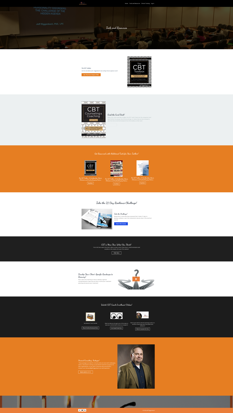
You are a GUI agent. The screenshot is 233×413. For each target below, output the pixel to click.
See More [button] (116, 184)
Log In (152, 3)
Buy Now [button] (112, 124)
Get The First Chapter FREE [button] (91, 74)
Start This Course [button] (121, 223)
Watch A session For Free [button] (142, 329)
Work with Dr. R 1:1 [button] (85, 372)
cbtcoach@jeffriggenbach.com (93, 368)
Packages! (95, 360)
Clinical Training (145, 3)
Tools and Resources (134, 3)
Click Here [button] (116, 253)
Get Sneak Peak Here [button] (116, 328)
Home (126, 3)
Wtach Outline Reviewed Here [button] (90, 328)
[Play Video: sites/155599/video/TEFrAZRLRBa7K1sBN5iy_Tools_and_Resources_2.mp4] (136, 279)
